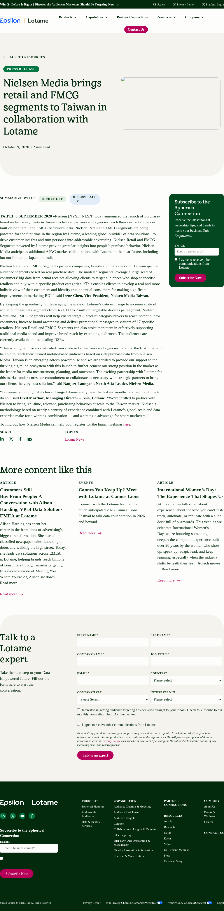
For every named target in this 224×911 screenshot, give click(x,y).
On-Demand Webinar (176, 849)
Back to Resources (25, 57)
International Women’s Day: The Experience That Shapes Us (190, 493)
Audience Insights (124, 818)
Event (167, 838)
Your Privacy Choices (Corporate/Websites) (130, 902)
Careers (208, 821)
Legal (220, 902)
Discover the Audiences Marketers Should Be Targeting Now (74, 4)
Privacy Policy (111, 741)
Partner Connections (132, 17)
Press (167, 855)
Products (65, 17)
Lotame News (74, 439)
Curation (119, 823)
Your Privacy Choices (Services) (187, 902)
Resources (164, 17)
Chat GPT (54, 199)
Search (161, 4)
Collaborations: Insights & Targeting (135, 829)
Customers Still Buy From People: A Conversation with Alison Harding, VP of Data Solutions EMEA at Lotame (31, 503)
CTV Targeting (122, 835)
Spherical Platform (93, 806)
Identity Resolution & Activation (133, 850)
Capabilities (94, 17)
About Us (209, 806)
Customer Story (173, 861)
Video (167, 844)
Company (192, 17)
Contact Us (136, 29)
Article (168, 821)
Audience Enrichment (127, 812)
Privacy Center (185, 4)
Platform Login (215, 4)
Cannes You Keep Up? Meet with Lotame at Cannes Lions (110, 493)
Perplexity (86, 199)
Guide (167, 832)
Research (169, 827)
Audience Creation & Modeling (132, 806)
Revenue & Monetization (129, 856)
